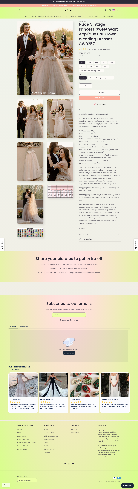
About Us (74, 429)
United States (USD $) (26, 480)
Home (46, 429)
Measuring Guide (23, 439)
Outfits (46, 446)
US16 (105, 67)
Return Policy (22, 436)
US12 (90, 67)
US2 (89, 63)
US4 (96, 63)
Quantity (81, 82)
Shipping (82, 56)
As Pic (83, 78)
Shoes (46, 443)
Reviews (47, 453)
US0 (82, 63)
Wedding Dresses (50, 433)
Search (19, 429)
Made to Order (49, 449)
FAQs (19, 433)
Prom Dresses (49, 439)
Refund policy (22, 449)
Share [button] (83, 228)
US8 (111, 63)
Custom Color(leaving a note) (101, 78)
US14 (98, 67)
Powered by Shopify (115, 481)
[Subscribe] (84, 314)
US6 (104, 63)
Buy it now (99, 98)
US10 (82, 67)
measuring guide (98, 126)
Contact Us (75, 433)
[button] (19, 10)
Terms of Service (23, 446)
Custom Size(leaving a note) (91, 71)
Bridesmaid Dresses (51, 436)
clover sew (107, 481)
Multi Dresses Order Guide (26, 443)
